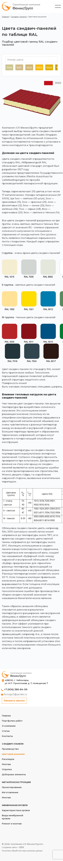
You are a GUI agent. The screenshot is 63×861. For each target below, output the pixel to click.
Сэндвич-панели (19, 17)
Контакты (7, 736)
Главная (5, 17)
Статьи (6, 731)
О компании (9, 726)
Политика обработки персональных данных (22, 851)
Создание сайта (9, 847)
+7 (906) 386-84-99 (15, 689)
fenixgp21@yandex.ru (15, 694)
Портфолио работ (12, 720)
